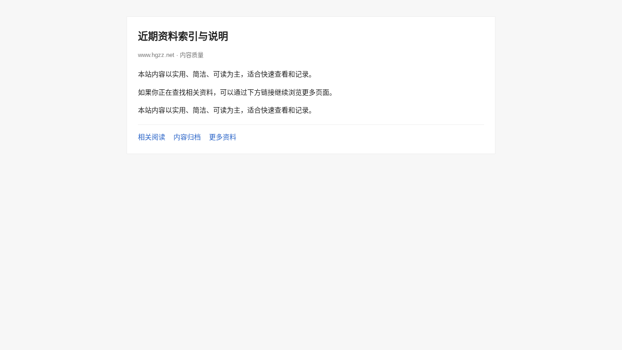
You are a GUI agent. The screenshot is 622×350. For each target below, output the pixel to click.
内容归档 (187, 137)
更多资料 (222, 137)
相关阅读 (151, 137)
